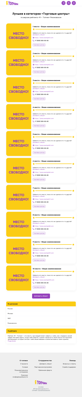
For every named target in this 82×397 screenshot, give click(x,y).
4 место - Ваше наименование (46, 107)
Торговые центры (39, 45)
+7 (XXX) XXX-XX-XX (41, 40)
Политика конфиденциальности (20, 376)
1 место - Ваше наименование (46, 26)
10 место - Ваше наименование (47, 269)
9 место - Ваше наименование (46, 242)
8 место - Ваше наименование (46, 215)
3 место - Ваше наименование (46, 80)
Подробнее (12, 341)
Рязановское (12, 323)
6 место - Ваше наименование (46, 161)
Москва (10, 313)
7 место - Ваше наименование (46, 188)
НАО (9, 318)
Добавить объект (39, 35)
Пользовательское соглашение (21, 371)
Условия (25, 367)
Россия (10, 308)
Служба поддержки (69, 367)
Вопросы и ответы (69, 364)
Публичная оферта (45, 370)
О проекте (24, 364)
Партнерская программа (43, 367)
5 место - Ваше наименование (46, 134)
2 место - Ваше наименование (46, 53)
